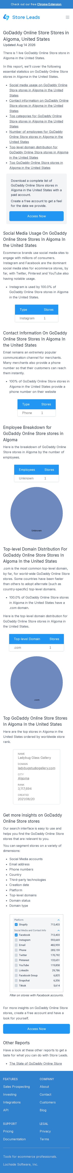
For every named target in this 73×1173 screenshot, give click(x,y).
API (6, 1110)
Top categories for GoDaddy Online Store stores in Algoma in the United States (36, 121)
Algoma (23, 778)
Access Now (36, 216)
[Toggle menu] (67, 17)
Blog (43, 1110)
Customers (48, 1102)
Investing (9, 1094)
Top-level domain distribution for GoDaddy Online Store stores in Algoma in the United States (38, 152)
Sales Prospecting (16, 1087)
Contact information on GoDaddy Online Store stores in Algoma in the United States (39, 106)
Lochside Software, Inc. (20, 1164)
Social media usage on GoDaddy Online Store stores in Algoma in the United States (38, 90)
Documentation (14, 1139)
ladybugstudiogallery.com (36, 768)
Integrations (12, 1102)
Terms (44, 1139)
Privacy (45, 1131)
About (44, 1087)
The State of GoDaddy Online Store (35, 1063)
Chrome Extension (49, 4)
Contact (45, 1094)
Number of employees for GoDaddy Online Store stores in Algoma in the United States (36, 137)
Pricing (8, 1131)
